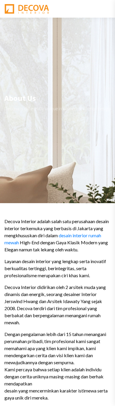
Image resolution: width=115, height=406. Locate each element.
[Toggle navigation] (106, 8)
